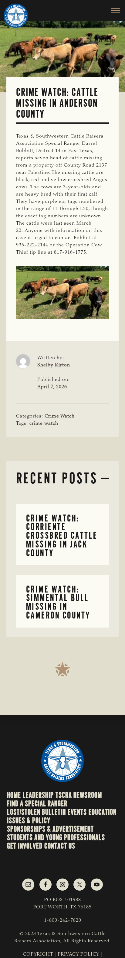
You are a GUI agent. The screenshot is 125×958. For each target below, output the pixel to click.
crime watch (43, 423)
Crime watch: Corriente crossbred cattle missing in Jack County (62, 535)
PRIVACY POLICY (78, 954)
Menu (112, 10)
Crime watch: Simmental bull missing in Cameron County (58, 602)
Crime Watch (60, 416)
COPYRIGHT (38, 954)
